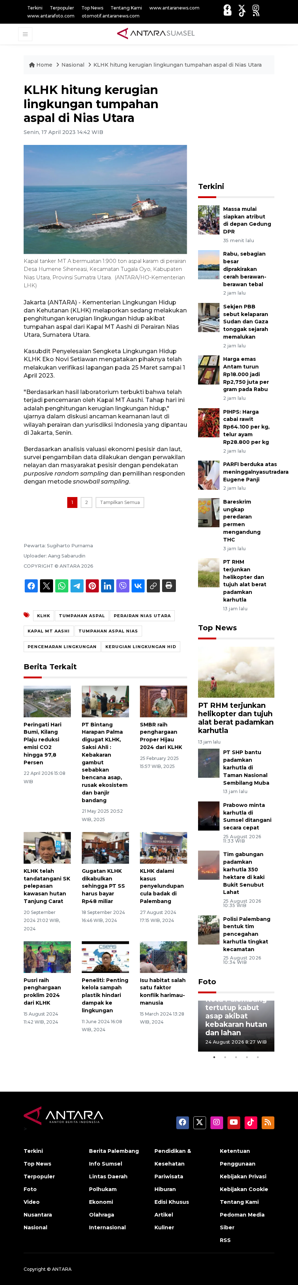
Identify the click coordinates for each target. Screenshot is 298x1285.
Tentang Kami (126, 8)
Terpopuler (62, 8)
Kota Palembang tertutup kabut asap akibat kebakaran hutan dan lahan (236, 1016)
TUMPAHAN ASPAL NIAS (108, 631)
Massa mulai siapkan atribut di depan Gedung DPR (247, 220)
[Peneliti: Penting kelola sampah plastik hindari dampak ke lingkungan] (105, 956)
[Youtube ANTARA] (228, 12)
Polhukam (103, 1189)
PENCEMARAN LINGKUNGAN (62, 646)
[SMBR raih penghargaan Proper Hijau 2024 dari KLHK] (163, 701)
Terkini (35, 8)
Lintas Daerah (108, 1176)
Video (32, 1202)
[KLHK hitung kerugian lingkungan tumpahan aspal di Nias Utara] (236, 671)
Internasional (107, 1227)
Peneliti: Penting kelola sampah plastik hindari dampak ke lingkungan (105, 995)
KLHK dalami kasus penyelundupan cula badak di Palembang (162, 886)
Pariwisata (168, 1176)
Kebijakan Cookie (244, 1189)
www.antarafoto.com (50, 16)
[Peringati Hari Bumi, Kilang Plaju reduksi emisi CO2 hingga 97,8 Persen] (47, 701)
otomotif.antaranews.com (111, 16)
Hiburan (165, 1189)
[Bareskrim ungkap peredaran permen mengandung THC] (209, 512)
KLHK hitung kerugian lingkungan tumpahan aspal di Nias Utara (177, 65)
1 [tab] (214, 1057)
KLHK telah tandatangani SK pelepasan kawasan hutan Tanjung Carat (47, 886)
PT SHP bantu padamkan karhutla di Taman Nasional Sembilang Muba (246, 767)
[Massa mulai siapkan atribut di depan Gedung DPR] (209, 219)
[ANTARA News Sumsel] (156, 33)
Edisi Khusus (171, 1202)
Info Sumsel (105, 1163)
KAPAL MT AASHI (49, 631)
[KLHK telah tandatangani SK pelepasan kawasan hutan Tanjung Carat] (47, 847)
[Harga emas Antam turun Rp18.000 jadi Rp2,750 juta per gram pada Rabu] (209, 369)
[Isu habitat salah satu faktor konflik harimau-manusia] (163, 956)
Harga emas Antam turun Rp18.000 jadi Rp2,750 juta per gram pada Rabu (246, 374)
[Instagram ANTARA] (256, 7)
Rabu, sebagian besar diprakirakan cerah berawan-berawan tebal (244, 269)
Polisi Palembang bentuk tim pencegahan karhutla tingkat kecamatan (246, 934)
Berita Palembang (114, 1151)
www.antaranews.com (174, 8)
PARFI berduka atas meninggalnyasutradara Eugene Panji (256, 472)
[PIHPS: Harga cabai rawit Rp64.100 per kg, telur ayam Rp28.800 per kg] (209, 422)
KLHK (43, 615)
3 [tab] (236, 1057)
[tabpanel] (236, 1026)
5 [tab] (258, 1057)
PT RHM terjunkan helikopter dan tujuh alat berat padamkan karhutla (236, 718)
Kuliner (164, 1227)
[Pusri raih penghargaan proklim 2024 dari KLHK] (47, 956)
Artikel (163, 1214)
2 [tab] (225, 1057)
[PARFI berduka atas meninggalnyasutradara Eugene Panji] (209, 474)
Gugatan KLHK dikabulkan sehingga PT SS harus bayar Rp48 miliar (103, 886)
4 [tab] (247, 1057)
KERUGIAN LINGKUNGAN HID (140, 646)
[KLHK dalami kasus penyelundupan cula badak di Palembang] (163, 847)
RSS (225, 1240)
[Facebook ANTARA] (227, 7)
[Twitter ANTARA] (241, 7)
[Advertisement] (248, 128)
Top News (92, 8)
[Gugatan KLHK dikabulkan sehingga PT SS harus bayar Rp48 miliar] (105, 847)
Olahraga (101, 1214)
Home (44, 65)
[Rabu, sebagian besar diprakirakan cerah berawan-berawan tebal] (209, 264)
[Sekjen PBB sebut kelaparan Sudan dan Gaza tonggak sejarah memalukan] (209, 317)
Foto (207, 981)
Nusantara (38, 1214)
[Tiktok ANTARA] (242, 12)
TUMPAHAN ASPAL (82, 615)
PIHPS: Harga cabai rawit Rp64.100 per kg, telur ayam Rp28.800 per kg (246, 427)
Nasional (73, 65)
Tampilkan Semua (120, 502)
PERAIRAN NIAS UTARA (142, 615)
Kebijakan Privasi (243, 1176)
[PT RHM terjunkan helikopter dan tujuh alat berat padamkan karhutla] (209, 572)
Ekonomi (101, 1202)
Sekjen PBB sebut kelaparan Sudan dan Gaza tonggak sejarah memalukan (245, 321)
